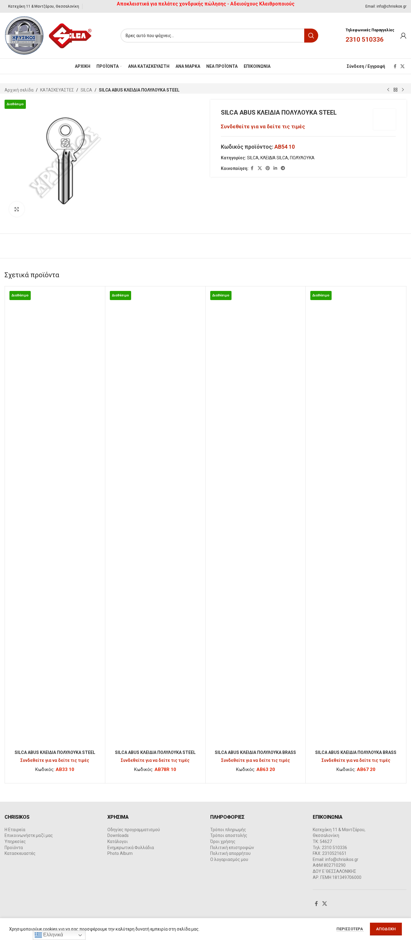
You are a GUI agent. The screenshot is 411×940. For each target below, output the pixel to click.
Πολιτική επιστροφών (232, 847)
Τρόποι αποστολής (228, 835)
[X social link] (402, 66)
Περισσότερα (350, 929)
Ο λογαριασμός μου (229, 859)
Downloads (118, 835)
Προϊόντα (14, 847)
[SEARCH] (311, 36)
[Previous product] (388, 90)
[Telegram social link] (283, 168)
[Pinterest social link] (268, 168)
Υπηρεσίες (15, 841)
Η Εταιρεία (15, 829)
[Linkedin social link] (275, 168)
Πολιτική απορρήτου (230, 853)
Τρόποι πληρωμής (228, 829)
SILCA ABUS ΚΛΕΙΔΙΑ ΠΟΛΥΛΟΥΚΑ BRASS (255, 752)
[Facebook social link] (395, 66)
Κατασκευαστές (20, 853)
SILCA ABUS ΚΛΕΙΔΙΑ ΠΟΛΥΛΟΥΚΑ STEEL (55, 752)
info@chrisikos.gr (391, 6)
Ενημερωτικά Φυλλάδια (130, 847)
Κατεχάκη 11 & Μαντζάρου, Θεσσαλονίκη (43, 6)
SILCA (86, 90)
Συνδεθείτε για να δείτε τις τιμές (263, 126)
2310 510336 (365, 39)
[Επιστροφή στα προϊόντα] (395, 90)
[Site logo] (48, 35)
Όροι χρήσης (222, 841)
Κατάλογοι (117, 841)
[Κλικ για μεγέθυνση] (16, 209)
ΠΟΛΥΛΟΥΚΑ (302, 157)
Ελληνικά (52, 934)
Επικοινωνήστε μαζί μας (29, 835)
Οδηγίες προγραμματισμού (133, 829)
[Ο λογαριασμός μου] (403, 35)
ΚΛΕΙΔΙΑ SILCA (274, 157)
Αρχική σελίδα (19, 90)
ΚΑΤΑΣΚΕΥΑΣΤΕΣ (57, 90)
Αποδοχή (386, 929)
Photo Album (120, 853)
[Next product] (402, 90)
